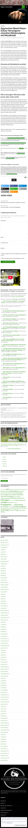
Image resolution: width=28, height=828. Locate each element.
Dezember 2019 (4, 694)
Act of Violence (3, 489)
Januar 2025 (3, 559)
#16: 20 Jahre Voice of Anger (10, 331)
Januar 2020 (3, 692)
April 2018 (3, 741)
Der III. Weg (4, 494)
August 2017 (3, 760)
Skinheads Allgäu (4, 508)
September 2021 (4, 645)
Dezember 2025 (4, 540)
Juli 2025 (2, 549)
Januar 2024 (3, 580)
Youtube (4, 459)
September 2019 (4, 701)
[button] (5, 186)
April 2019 (3, 713)
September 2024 (4, 561)
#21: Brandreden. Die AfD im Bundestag (13, 311)
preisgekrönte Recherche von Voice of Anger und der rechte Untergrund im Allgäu (13, 444)
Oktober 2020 (3, 671)
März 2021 (3, 659)
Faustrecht (9, 494)
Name (2, 237)
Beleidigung (18, 489)
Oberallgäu (5, 500)
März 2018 (3, 743)
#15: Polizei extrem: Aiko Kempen (11, 335)
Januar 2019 (3, 720)
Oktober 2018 (3, 727)
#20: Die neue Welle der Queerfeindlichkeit (14, 315)
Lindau (12, 498)
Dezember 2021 (4, 638)
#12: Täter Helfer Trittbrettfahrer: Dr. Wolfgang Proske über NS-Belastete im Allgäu (13, 349)
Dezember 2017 (4, 751)
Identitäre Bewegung (7, 496)
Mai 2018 (2, 739)
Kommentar (3, 220)
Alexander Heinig (12, 489)
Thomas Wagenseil (23, 508)
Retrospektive (4, 812)
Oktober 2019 (3, 699)
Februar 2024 (3, 577)
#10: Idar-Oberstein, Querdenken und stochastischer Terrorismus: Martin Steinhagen (14, 358)
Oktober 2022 (3, 615)
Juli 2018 (2, 734)
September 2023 (4, 589)
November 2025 (4, 542)
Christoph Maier (10, 493)
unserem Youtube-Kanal (17, 296)
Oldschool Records (20, 500)
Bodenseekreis (14, 491)
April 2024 (3, 573)
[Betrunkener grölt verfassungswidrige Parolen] (7, 525)
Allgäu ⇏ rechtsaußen (6, 7)
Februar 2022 (3, 633)
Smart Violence (9, 508)
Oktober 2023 (3, 587)
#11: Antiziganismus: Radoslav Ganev (12, 354)
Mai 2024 (2, 570)
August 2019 (3, 704)
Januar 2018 (3, 748)
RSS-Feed (5, 466)
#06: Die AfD (6, 377)
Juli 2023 (2, 594)
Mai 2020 (2, 683)
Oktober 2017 (3, 755)
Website (2, 248)
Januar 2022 (3, 636)
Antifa (2, 803)
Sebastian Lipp (10, 37)
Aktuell (2, 800)
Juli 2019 (2, 706)
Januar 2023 (3, 608)
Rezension (3, 815)
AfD (7, 489)
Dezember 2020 (4, 666)
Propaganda (4, 195)
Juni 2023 (3, 596)
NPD (21, 498)
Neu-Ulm (17, 498)
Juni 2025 (3, 552)
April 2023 (3, 601)
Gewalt (14, 494)
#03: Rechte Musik (7, 389)
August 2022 (3, 619)
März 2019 (3, 715)
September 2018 (4, 729)
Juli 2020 (2, 678)
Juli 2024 (2, 566)
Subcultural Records (16, 508)
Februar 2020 (3, 690)
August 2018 (3, 732)
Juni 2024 (3, 568)
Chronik (3, 26)
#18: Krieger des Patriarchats (10, 323)
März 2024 (3, 575)
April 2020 (3, 685)
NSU (23, 498)
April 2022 (3, 629)
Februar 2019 (3, 718)
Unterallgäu (5, 510)
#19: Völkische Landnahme (10, 319)
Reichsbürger (5, 506)
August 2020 (3, 676)
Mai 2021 (2, 655)
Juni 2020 (3, 680)
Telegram (4, 463)
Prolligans (15, 502)
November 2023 (4, 584)
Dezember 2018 (4, 722)
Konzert (18, 496)
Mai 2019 (2, 711)
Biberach (25, 489)
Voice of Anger (14, 510)
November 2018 (4, 725)
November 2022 (4, 612)
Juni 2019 (3, 708)
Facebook (5, 461)
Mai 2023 (2, 598)
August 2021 (3, 648)
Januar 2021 (3, 664)
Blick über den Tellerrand (6, 805)
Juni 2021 (3, 652)
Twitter (4, 457)
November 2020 (4, 669)
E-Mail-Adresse (4, 242)
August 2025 (3, 547)
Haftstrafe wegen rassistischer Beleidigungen (10, 206)
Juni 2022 (3, 624)
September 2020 (4, 673)
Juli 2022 (2, 622)
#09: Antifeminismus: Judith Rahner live (13, 363)
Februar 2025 (3, 556)
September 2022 (4, 617)
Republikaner (11, 506)
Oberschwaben (12, 500)
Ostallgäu (4, 502)
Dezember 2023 (4, 582)
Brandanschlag (21, 491)
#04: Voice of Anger (8, 385)
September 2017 (4, 758)
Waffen (3, 512)
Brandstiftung (3, 493)
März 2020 (3, 687)
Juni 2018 (3, 736)
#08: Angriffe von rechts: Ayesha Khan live (14, 367)
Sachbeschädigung (19, 507)
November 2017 (4, 753)
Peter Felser (11, 502)
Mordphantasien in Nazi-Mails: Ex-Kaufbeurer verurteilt (13, 201)
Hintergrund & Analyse (5, 810)
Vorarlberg (9, 195)
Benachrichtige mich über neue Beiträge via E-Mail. (13, 258)
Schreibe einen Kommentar (19, 37)
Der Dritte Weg (18, 493)
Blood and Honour (5, 491)
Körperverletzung (5, 498)
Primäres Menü (26, 6)
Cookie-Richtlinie (9, 822)
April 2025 (3, 554)
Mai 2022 (2, 626)
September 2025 (4, 544)
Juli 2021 (2, 650)
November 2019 (4, 697)
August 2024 (3, 563)
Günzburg (20, 494)
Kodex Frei (15, 496)
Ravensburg (19, 505)
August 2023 (3, 591)
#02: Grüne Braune (8, 393)
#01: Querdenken (7, 397)
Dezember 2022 (4, 610)
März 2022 (3, 631)
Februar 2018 (3, 746)
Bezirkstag (22, 489)
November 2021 (4, 640)
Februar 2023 (3, 605)
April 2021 (3, 657)
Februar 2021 (3, 662)
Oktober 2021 (3, 643)
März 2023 (3, 603)
